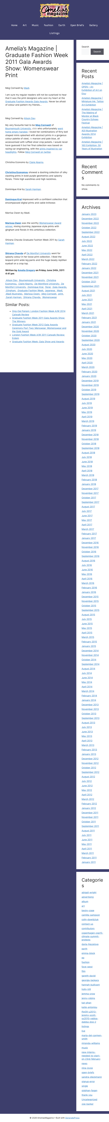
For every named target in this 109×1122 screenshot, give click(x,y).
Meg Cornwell (43, 125)
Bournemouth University (18, 128)
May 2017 (87, 520)
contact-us (87, 924)
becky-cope (88, 910)
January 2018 (89, 484)
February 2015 (89, 641)
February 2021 (89, 317)
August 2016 (88, 560)
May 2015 (87, 628)
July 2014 (87, 673)
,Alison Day (11, 280)
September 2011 (90, 826)
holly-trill (86, 989)
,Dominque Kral (35, 287)
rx (31, 138)
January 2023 (89, 214)
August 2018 (88, 452)
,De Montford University (46, 283)
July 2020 (87, 349)
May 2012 (87, 790)
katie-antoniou (89, 1007)
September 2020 (91, 340)
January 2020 (89, 376)
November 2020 (90, 331)
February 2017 (89, 533)
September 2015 (90, 610)
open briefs (77, 25)
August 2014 (88, 668)
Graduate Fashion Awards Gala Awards (26, 101)
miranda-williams (91, 1043)
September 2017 (90, 502)
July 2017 (87, 511)
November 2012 (90, 763)
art (25, 25)
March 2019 (88, 421)
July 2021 (87, 295)
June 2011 (87, 839)
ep (83, 957)
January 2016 (89, 592)
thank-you (87, 1095)
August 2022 (88, 236)
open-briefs (88, 1072)
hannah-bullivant (91, 984)
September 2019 (90, 394)
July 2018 (87, 457)
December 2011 (90, 812)
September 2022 (91, 232)
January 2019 (89, 430)
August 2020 (88, 344)
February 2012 (89, 803)
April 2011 (87, 848)
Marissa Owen (13, 223)
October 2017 (89, 497)
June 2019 (87, 407)
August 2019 (88, 398)
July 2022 (87, 241)
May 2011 (87, 844)
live (83, 1031)
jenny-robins (88, 998)
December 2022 (90, 218)
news (84, 1063)
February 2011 (89, 857)
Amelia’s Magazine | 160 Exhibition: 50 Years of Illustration (92, 145)
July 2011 (86, 835)
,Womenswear (49, 297)
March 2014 (88, 691)
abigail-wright (89, 892)
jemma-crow (88, 993)
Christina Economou (16, 172)
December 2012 (90, 758)
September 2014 (90, 664)
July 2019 (87, 403)
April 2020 (87, 362)
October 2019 (89, 389)
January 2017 (89, 538)
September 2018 (90, 448)
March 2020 (88, 367)
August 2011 (88, 830)
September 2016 (90, 556)
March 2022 (88, 259)
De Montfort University (39, 253)
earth (61, 25)
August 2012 (88, 776)
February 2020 (89, 371)
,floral (48, 287)
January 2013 (89, 754)
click (34, 128)
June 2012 (87, 785)
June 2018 (87, 461)
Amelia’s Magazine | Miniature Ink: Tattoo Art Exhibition (93, 101)
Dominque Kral (13, 199)
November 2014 (90, 655)
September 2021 (90, 286)
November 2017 (90, 493)
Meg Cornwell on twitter (38, 152)
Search (85, 46)
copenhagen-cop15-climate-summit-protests (92, 936)
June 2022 (87, 245)
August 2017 (88, 506)
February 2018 (89, 479)
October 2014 (89, 659)
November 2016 (90, 547)
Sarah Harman (33, 189)
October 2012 (89, 767)
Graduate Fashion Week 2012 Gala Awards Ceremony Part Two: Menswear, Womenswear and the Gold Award (39, 328)
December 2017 (90, 488)
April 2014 (87, 686)
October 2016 (89, 551)
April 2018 (87, 470)
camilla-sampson (91, 915)
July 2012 (87, 781)
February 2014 (89, 695)
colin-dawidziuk (90, 919)
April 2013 (87, 740)
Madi (26, 88)
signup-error (88, 1081)
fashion (48, 25)
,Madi (59, 290)
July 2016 (87, 565)
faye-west (87, 966)
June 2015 (87, 623)
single (85, 1086)
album (85, 901)
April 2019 (87, 416)
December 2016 (90, 542)
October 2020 (89, 335)
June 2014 (87, 677)
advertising (88, 897)
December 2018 (90, 434)
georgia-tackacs (90, 980)
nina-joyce (87, 1068)
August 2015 (88, 614)
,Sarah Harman (13, 297)
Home (14, 25)
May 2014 (87, 682)
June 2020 (87, 353)
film (83, 971)
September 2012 (90, 772)
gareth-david (89, 975)
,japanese (50, 290)
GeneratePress (72, 1118)
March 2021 (88, 313)
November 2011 (90, 817)
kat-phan (86, 1002)
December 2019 (90, 380)
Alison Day (29, 118)
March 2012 (88, 799)
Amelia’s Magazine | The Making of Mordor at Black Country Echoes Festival (92, 116)
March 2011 (88, 853)
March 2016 (88, 583)
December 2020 (90, 326)
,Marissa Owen (32, 294)
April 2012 (87, 794)
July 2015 (87, 619)
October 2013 (89, 713)
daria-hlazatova (90, 944)
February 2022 (89, 263)
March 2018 (88, 475)
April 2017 (87, 524)
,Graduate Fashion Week (30, 290)
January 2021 (89, 322)
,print (60, 294)
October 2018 (89, 443)
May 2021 (87, 304)
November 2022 (90, 223)
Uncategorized (89, 1099)
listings (55, 33)
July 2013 (87, 727)
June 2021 (87, 299)
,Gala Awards (59, 287)
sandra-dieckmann (92, 1077)
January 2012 (89, 808)
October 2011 (89, 821)
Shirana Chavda (14, 253)
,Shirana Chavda (31, 297)
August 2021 (88, 290)
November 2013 (90, 709)
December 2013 (90, 704)
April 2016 (87, 578)
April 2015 (87, 632)
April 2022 (87, 254)
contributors (88, 928)
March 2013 (88, 745)
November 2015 (90, 601)
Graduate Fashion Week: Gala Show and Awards (38, 341)
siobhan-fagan (89, 1090)
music (35, 25)
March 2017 (88, 529)
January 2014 (89, 700)
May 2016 (87, 574)
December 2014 (90, 650)
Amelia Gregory (26, 270)
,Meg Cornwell (48, 294)
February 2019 (89, 425)
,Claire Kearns (25, 283)
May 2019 (87, 412)
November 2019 (90, 385)
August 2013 (88, 722)
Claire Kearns (36, 162)
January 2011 (89, 862)
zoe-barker (87, 1104)
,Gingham (10, 290)
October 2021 (89, 281)
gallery (93, 25)
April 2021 (87, 308)
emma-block (88, 953)
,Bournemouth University (31, 280)
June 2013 (87, 731)
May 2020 (87, 358)
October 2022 (89, 227)
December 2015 (90, 596)
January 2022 (89, 268)
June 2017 (87, 515)
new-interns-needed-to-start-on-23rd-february (91, 1055)
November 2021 (90, 277)
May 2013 (87, 736)
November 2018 (90, 439)
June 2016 (87, 569)
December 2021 (90, 272)
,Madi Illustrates (13, 294)
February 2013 (89, 749)
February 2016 (89, 587)
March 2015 (88, 637)
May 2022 (87, 250)
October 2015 (89, 605)
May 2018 (87, 466)
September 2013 (90, 718)
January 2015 (89, 646)
